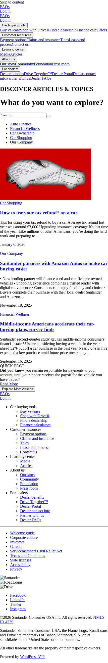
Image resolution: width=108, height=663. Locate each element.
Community (24, 64)
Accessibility (20, 564)
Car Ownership (22, 133)
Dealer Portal (62, 74)
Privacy (16, 569)
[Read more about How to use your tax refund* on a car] (45, 198)
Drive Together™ (38, 74)
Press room (61, 64)
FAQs (5, 7)
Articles (16, 54)
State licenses (20, 560)
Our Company (21, 142)
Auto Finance (21, 124)
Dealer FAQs (40, 78)
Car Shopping (21, 137)
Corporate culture (24, 537)
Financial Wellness (25, 128)
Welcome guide (22, 533)
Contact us (20, 44)
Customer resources (16, 35)
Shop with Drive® (34, 30)
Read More (9, 384)
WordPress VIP (32, 656)
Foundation (43, 64)
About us (8, 59)
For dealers (10, 69)
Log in (5, 11)
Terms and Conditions (27, 555)
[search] (48, 116)
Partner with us (18, 78)
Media (5, 54)
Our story (7, 64)
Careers (16, 546)
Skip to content (12, 2)
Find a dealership (63, 30)
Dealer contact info (35, 511)
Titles (64, 40)
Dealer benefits (12, 74)
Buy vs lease (10, 30)
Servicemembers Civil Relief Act (36, 551)
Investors (17, 542)
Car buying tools (14, 25)
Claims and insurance (43, 40)
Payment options (13, 40)
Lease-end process (34, 447)
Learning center (13, 49)
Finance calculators (92, 30)
